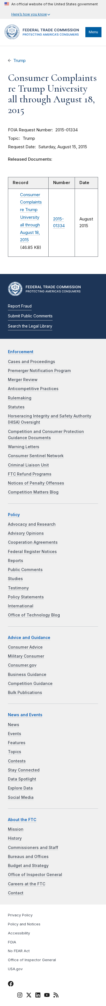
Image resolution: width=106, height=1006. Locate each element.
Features (16, 742)
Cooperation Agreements (33, 542)
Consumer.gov (22, 665)
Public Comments (25, 569)
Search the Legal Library (30, 326)
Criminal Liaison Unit (28, 465)
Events (14, 733)
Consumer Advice (25, 647)
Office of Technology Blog (34, 615)
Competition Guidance (30, 683)
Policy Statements (26, 597)
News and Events (25, 715)
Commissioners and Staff (33, 847)
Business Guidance (27, 674)
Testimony (18, 588)
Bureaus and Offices (28, 856)
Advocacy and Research (32, 524)
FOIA (12, 942)
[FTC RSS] (56, 995)
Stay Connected (24, 770)
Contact (15, 893)
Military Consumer (26, 656)
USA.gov (15, 969)
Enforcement (20, 352)
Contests (17, 761)
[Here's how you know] (51, 9)
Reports (15, 560)
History (15, 838)
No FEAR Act (19, 951)
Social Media (21, 797)
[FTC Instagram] (20, 995)
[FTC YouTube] (47, 995)
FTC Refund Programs (29, 474)
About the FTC (22, 819)
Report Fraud (20, 306)
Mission (15, 829)
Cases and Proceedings (31, 361)
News (13, 724)
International (20, 606)
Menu (93, 32)
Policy (14, 514)
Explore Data (20, 788)
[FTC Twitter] (29, 994)
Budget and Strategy (28, 865)
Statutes (16, 407)
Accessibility (19, 933)
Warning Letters (23, 447)
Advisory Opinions (26, 533)
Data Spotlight (22, 779)
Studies (15, 578)
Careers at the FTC (26, 884)
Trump (19, 60)
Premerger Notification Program (39, 370)
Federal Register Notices (32, 551)
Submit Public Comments (30, 316)
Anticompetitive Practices (33, 388)
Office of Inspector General (35, 874)
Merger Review (23, 379)
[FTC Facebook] (11, 984)
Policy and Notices (24, 924)
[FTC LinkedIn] (38, 995)
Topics (14, 751)
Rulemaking (19, 398)
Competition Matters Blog (33, 492)
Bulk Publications (25, 692)
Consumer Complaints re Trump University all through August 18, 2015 (31, 217)
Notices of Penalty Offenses (36, 483)
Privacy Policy (20, 915)
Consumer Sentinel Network (36, 456)
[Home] (44, 38)
